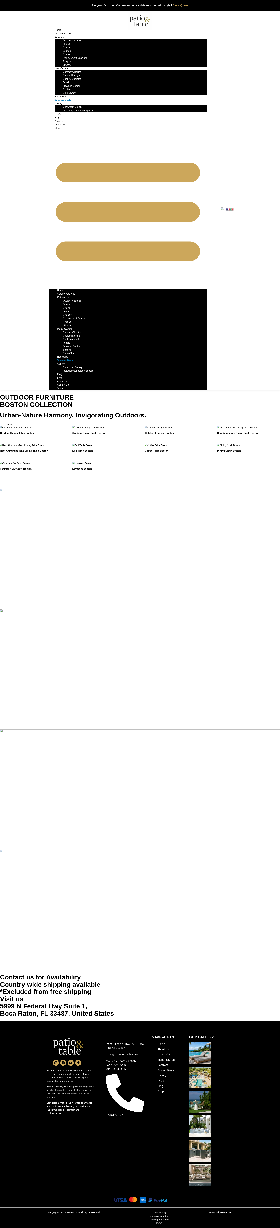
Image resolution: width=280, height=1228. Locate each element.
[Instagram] (56, 1063)
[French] (228, 209)
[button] (128, 209)
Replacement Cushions (75, 58)
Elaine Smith (69, 93)
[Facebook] (63, 1063)
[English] (223, 209)
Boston (9, 424)
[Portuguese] (232, 209)
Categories (60, 36)
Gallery (58, 103)
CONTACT (108, 1037)
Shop (57, 127)
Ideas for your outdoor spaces (78, 110)
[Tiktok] (78, 1063)
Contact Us (60, 124)
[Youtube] (71, 1063)
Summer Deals (63, 99)
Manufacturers (62, 68)
